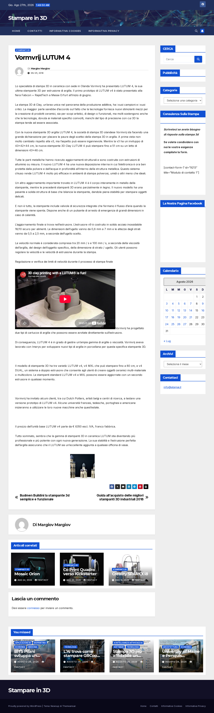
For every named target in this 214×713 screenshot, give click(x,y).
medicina (32, 647)
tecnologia (70, 647)
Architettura (170, 647)
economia (20, 647)
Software (119, 647)
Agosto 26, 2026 (28, 662)
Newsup (55, 706)
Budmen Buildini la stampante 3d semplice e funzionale (45, 497)
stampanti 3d (23, 50)
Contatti (34, 30)
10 (166, 310)
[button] (196, 31)
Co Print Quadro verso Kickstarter (80, 571)
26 (178, 324)
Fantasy (43, 580)
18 (172, 317)
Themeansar (69, 706)
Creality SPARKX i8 (130, 573)
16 (202, 310)
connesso (33, 608)
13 (184, 310)
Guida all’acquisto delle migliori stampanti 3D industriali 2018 (120, 497)
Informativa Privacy (103, 30)
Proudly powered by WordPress (25, 706)
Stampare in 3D (27, 18)
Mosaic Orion (27, 573)
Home (16, 30)
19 (178, 317)
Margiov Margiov (40, 68)
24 (167, 324)
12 (178, 310)
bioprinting (40, 643)
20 (184, 317)
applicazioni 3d (23, 643)
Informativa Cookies (65, 30)
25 (172, 324)
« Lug (167, 341)
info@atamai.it (172, 387)
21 (190, 317)
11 (173, 310)
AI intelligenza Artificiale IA (128, 643)
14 (190, 310)
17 (166, 317)
